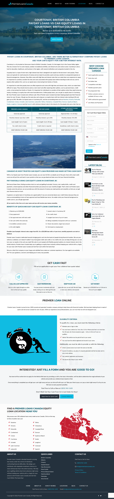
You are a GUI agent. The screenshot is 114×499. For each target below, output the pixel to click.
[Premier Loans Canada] (21, 3)
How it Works (50, 486)
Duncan (64, 102)
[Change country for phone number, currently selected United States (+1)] (88, 137)
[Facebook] (98, 495)
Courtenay (14, 439)
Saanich (29, 104)
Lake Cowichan (29, 102)
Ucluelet (22, 102)
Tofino (43, 102)
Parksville (77, 99)
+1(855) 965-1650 (81, 463)
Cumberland (10, 102)
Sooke (8, 104)
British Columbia (46, 457)
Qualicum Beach (72, 102)
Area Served (44, 478)
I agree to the (94, 145)
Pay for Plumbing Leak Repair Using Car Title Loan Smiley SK (98, 202)
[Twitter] (101, 495)
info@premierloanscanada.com (86, 466)
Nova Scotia (44, 469)
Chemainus (49, 102)
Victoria (71, 99)
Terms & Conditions (80, 472)
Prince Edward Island (47, 471)
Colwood (19, 104)
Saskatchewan (45, 464)
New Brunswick (45, 467)
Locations (63, 486)
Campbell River (57, 102)
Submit (89, 151)
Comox (17, 102)
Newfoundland (45, 474)
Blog (73, 486)
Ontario (43, 462)
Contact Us (83, 486)
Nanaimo (65, 99)
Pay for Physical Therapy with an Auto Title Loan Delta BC (98, 171)
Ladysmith (38, 102)
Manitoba (44, 476)
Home (28, 486)
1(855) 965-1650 (67, 388)
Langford (13, 104)
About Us (37, 486)
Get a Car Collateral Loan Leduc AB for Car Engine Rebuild (98, 216)
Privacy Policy (79, 470)
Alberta (43, 460)
